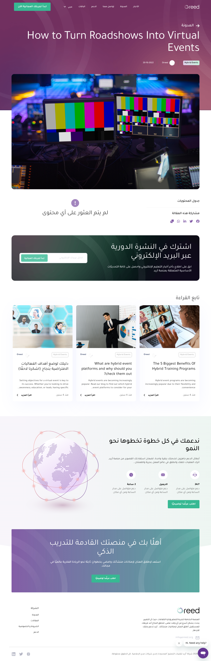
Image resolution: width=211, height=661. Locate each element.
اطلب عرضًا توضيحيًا (184, 504)
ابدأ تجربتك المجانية (34, 258)
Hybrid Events (191, 63)
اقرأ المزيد (153, 395)
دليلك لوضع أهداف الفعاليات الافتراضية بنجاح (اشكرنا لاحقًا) (43, 366)
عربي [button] (69, 7)
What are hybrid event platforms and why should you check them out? (106, 369)
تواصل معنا (108, 7)
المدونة (123, 7)
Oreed (165, 63)
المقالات (35, 621)
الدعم (94, 7)
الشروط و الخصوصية (29, 626)
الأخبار (136, 7)
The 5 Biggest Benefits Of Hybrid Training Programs (173, 366)
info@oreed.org (184, 637)
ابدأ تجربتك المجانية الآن (32, 6)
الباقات (81, 7)
